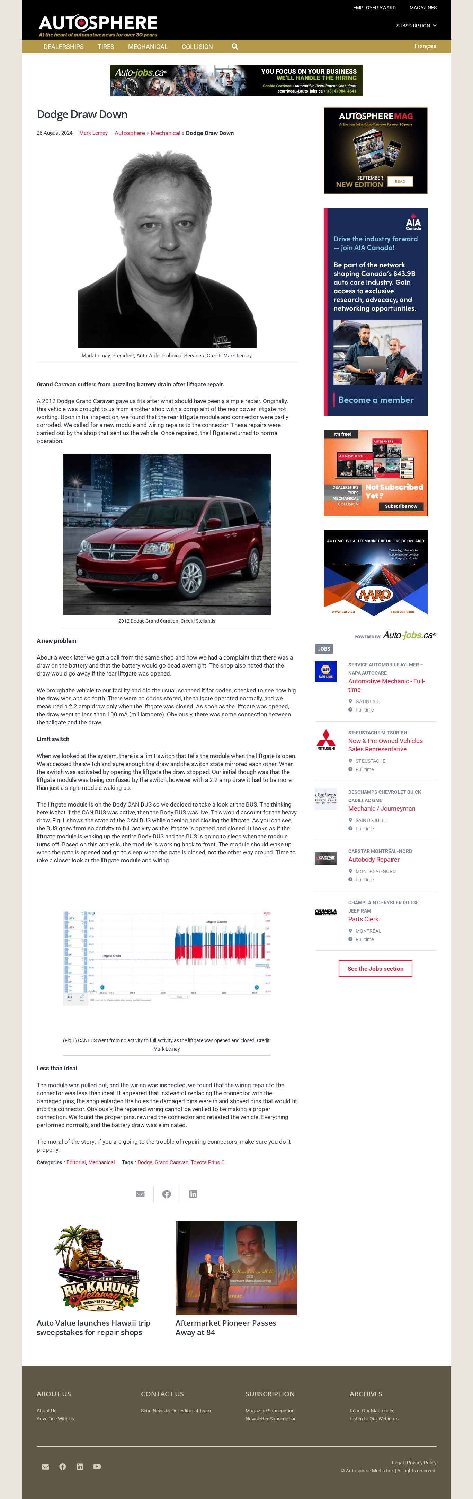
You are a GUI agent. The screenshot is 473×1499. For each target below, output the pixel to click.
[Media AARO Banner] (376, 614)
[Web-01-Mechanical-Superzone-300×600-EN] (376, 413)
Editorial (76, 1162)
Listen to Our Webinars (374, 1419)
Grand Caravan (171, 1162)
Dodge (144, 1162)
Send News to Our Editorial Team (176, 1411)
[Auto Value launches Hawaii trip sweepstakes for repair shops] (97, 1268)
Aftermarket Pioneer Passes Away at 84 (226, 1327)
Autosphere (130, 133)
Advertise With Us (55, 1419)
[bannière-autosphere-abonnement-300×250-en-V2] (376, 514)
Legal (398, 1463)
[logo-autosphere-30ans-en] (98, 26)
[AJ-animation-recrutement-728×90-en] (236, 94)
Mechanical (165, 133)
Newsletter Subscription (271, 1419)
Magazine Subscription (270, 1411)
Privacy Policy (422, 1463)
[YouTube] (97, 1466)
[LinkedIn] (80, 1466)
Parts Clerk (363, 919)
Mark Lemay (93, 133)
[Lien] (375, 637)
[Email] (45, 1466)
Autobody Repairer (374, 859)
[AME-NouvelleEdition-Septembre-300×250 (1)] (376, 192)
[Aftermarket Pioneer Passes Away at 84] (236, 1268)
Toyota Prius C (208, 1162)
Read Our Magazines (372, 1411)
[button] (435, 25)
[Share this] (167, 1194)
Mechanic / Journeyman (382, 808)
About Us (46, 1411)
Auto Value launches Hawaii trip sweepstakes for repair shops (94, 1327)
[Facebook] (62, 1466)
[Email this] (140, 1194)
